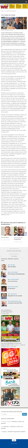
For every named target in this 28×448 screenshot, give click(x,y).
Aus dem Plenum (14, 279)
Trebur (2, 260)
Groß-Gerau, (4, 258)
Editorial (13, 265)
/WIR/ (2, 11)
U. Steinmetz (5, 426)
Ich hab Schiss (11, 288)
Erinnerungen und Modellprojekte (16, 274)
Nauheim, (16, 258)
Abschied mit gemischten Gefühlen (16, 431)
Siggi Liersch (14, 294)
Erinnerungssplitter (16, 301)
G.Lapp (4, 431)
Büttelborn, (11, 258)
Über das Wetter (5, 237)
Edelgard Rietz (14, 286)
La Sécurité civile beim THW (15, 303)
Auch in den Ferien (12, 281)
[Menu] (26, 2)
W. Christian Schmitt (10, 11)
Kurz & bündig (14, 272)
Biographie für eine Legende (15, 295)
